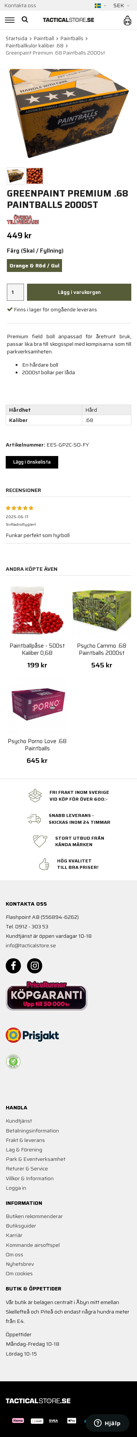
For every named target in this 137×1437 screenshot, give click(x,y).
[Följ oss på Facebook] (13, 965)
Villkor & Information (30, 1178)
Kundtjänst (19, 1121)
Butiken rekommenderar (34, 1216)
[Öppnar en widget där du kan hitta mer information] (107, 1423)
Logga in (16, 1188)
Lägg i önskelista (32, 462)
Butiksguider (21, 1225)
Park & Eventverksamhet (35, 1159)
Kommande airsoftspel (33, 1245)
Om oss (14, 1254)
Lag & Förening (24, 1149)
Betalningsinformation (32, 1130)
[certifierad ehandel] (13, 1061)
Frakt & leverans (25, 1140)
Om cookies (19, 1273)
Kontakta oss (20, 5)
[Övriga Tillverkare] (23, 218)
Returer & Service (27, 1168)
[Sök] (25, 20)
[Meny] (8, 20)
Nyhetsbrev (20, 1264)
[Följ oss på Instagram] (34, 965)
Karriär (14, 1235)
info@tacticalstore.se (31, 945)
